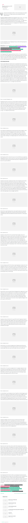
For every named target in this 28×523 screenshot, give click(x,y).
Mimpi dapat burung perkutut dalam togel (15, 488)
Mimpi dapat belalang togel (5, 487)
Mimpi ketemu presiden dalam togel (6, 51)
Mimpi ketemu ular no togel (13, 46)
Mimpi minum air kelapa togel (12, 499)
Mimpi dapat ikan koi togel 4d (14, 486)
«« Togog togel (2, 493)
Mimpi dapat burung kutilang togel (18, 491)
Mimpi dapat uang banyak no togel (14, 487)
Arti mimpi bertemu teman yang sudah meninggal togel (16, 509)
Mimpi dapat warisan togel (5, 488)
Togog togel (10, 512)
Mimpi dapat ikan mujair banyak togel (6, 491)
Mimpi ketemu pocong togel (22, 46)
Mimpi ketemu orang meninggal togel (6, 49)
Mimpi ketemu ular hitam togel (5, 50)
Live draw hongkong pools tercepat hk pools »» (20, 493)
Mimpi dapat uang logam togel (5, 486)
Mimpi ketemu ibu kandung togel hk (17, 49)
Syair (3, 4)
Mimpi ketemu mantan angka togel (15, 50)
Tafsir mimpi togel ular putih (12, 506)
